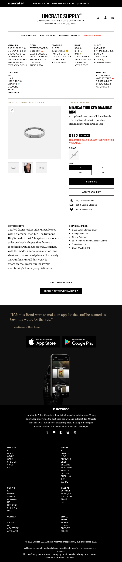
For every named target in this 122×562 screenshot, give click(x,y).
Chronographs (17, 48)
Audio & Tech (37, 65)
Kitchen (79, 50)
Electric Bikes (104, 81)
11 (108, 173)
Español (66, 490)
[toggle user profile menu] (105, 3)
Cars (10, 459)
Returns (12, 505)
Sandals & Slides (104, 50)
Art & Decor (82, 65)
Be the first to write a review (61, 290)
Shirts (55, 48)
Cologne (13, 86)
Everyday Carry (39, 48)
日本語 (64, 499)
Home (78, 45)
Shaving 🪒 (14, 83)
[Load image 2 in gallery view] (27, 167)
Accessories (59, 62)
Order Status (11, 495)
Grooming (13, 72)
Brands (73, 102)
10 (85, 173)
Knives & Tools (38, 59)
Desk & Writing (83, 59)
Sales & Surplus (66, 474)
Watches (13, 45)
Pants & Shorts (60, 53)
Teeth (11, 89)
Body (11, 75)
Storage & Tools (17, 65)
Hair (10, 78)
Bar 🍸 (78, 53)
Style (10, 456)
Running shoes (103, 62)
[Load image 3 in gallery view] (41, 167)
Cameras (35, 62)
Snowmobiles (103, 83)
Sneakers (100, 48)
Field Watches (16, 56)
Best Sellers (47, 35)
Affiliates (12, 531)
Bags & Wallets (39, 53)
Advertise (13, 528)
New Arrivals (29, 35)
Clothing (57, 45)
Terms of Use (64, 523)
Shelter (12, 461)
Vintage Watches (17, 59)
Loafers (99, 53)
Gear (33, 45)
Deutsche (66, 496)
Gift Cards (64, 480)
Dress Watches (17, 53)
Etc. (9, 467)
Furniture (80, 62)
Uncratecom (41, 3)
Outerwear (58, 59)
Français (66, 493)
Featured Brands (69, 35)
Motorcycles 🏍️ (105, 78)
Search (97, 3)
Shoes (97, 45)
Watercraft (103, 86)
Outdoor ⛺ (36, 50)
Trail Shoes (101, 56)
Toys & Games (82, 56)
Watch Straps (16, 62)
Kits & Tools (15, 81)
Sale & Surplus (92, 35)
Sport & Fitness (39, 56)
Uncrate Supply (61, 16)
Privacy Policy (65, 529)
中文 (63, 502)
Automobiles (103, 75)
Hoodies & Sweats (62, 56)
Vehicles (101, 72)
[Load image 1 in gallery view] (13, 167)
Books (78, 48)
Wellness (13, 92)
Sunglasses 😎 (60, 50)
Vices (10, 464)
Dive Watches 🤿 (17, 50)
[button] (113, 3)
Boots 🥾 (99, 59)
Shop (11, 102)
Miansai (84, 102)
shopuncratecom (63, 3)
